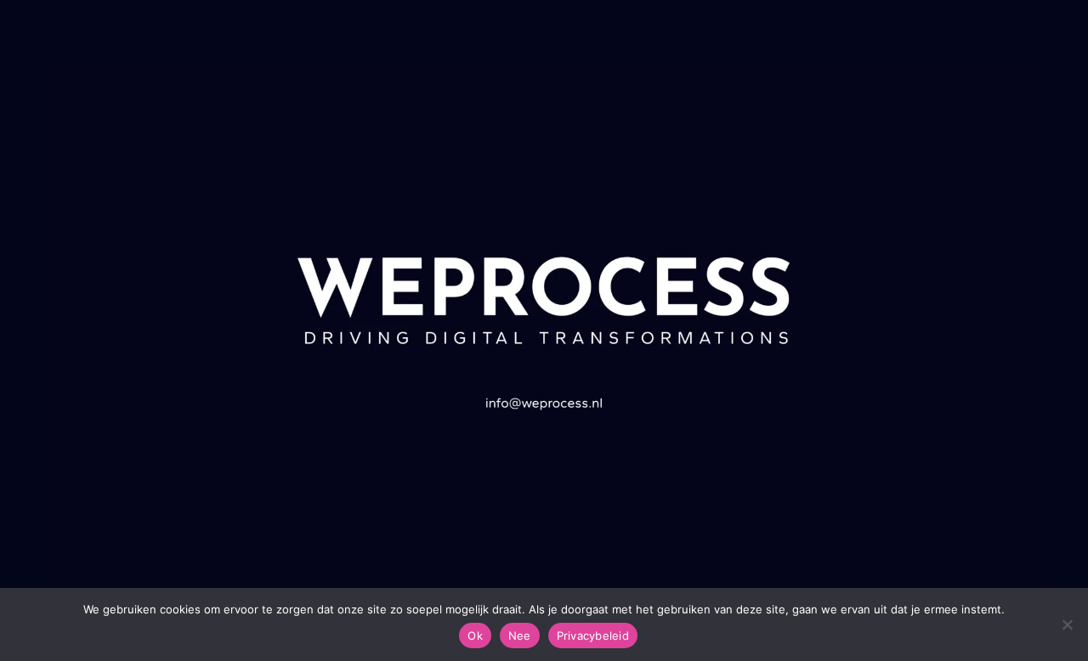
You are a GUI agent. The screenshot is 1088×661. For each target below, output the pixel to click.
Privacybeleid (593, 635)
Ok (475, 635)
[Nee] (1066, 624)
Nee (519, 635)
